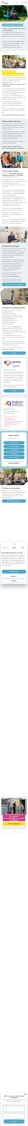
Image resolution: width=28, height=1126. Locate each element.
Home (1, 51)
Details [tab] (14, 547)
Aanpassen (13, 576)
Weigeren (14, 580)
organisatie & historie (8, 349)
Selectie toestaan (14, 571)
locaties (14, 94)
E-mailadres (7, 1112)
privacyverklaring (6, 565)
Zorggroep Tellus (8, 421)
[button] (22, 2)
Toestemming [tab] (5, 547)
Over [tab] (23, 547)
